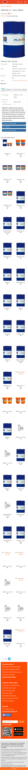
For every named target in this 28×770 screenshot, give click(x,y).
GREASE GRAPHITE (20, 282)
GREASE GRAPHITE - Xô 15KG (7, 515)
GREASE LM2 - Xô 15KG (21, 386)
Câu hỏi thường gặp (8, 701)
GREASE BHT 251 (20, 231)
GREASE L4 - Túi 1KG (20, 592)
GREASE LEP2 (7, 153)
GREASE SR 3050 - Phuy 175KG (7, 644)
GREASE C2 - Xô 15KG (7, 592)
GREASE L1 (7, 489)
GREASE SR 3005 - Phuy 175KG (7, 231)
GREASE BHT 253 (20, 256)
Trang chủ (3, 6)
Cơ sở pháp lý (6, 126)
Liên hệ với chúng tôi (8, 674)
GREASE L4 (7, 437)
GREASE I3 (20, 308)
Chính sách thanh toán (9, 688)
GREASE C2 (7, 282)
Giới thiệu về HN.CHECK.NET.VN (11, 667)
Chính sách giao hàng (8, 690)
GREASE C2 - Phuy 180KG (21, 205)
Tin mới (20, 2)
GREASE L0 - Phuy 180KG (7, 386)
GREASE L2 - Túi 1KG (7, 566)
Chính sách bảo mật (8, 709)
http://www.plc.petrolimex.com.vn (19, 80)
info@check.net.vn (8, 764)
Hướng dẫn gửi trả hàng (9, 696)
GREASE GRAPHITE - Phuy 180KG (20, 360)
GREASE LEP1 (21, 489)
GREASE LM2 (7, 334)
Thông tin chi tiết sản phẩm (9, 123)
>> (18, 658)
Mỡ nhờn (9, 6)
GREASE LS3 (7, 360)
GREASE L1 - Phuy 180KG (21, 541)
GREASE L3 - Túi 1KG (20, 566)
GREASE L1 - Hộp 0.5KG (7, 618)
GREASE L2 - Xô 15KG (20, 411)
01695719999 (21, 762)
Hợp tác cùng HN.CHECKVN (10, 698)
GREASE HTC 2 (7, 308)
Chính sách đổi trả (7, 693)
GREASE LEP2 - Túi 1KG (20, 644)
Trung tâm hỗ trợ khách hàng (11, 685)
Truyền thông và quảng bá (9, 130)
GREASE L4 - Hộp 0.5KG (7, 180)
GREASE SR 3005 (7, 540)
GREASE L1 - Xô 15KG (7, 463)
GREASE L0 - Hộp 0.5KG (20, 618)
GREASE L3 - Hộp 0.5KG (7, 205)
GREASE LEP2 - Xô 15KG (21, 154)
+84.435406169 (9, 762)
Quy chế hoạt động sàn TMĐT (11, 669)
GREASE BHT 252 (7, 256)
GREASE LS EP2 (20, 334)
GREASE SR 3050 (20, 514)
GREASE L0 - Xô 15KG (20, 437)
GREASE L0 (20, 463)
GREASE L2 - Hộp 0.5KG (20, 180)
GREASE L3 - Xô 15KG (7, 411)
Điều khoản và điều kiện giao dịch (12, 672)
